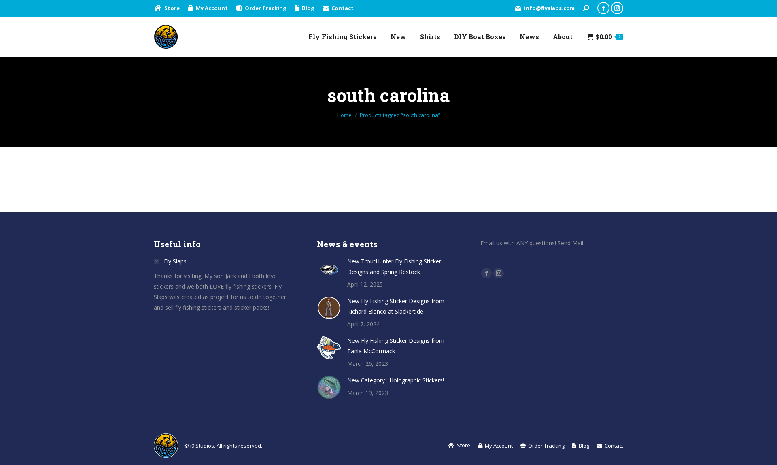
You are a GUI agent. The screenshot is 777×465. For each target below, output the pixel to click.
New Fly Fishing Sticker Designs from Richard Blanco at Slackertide (395, 306)
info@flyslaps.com (549, 8)
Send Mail (570, 243)
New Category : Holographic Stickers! (395, 380)
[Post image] (329, 268)
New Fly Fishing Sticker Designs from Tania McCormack (395, 346)
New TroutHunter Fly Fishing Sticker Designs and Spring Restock (394, 266)
